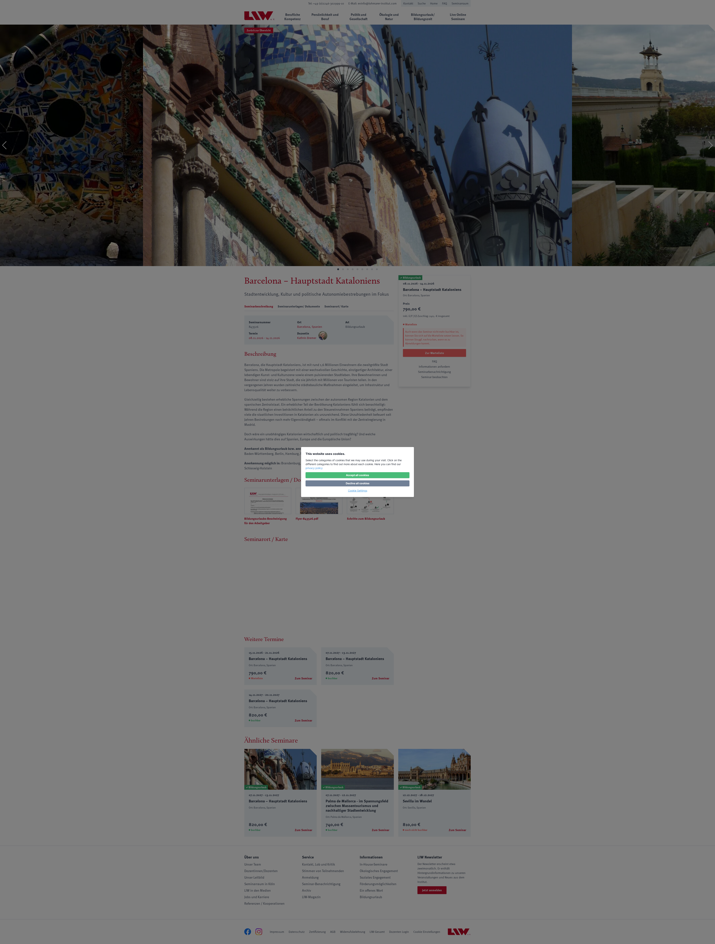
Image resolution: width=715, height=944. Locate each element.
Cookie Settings (357, 490)
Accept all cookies (357, 475)
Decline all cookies (357, 483)
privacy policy (314, 468)
